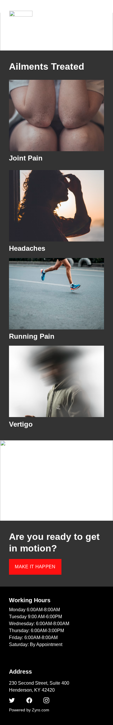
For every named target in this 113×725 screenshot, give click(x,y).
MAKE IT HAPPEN (35, 566)
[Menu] (100, 13)
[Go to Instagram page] (46, 700)
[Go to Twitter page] (12, 700)
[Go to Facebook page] (29, 700)
